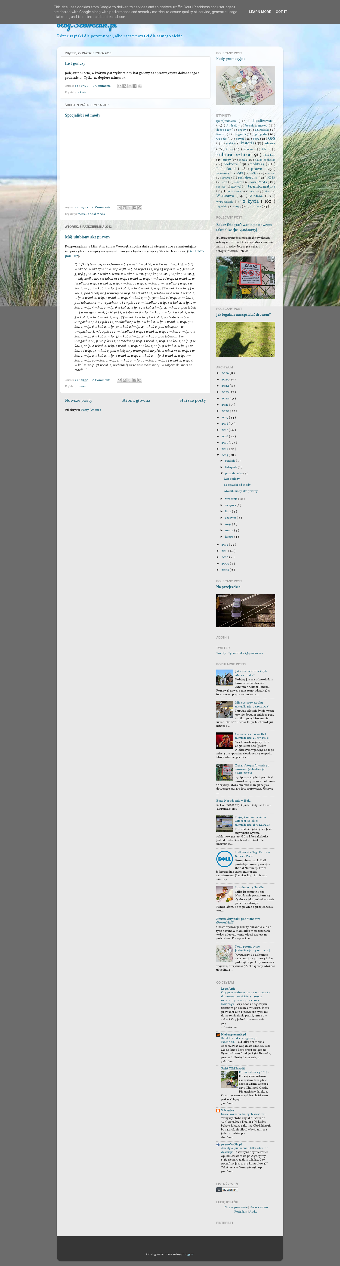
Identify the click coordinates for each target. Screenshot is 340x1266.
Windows (257, 196)
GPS (271, 138)
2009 (225, 564)
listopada (231, 467)
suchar (221, 187)
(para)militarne (227, 121)
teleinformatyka (261, 186)
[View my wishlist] (227, 1191)
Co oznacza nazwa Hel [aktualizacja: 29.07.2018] (252, 736)
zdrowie (256, 206)
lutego (229, 537)
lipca (228, 511)
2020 (225, 411)
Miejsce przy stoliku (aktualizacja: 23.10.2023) (252, 705)
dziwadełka (262, 130)
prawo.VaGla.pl (231, 1144)
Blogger (187, 1254)
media (81, 214)
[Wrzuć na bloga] (124, 86)
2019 (225, 417)
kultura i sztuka (233, 154)
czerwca (231, 518)
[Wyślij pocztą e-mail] (119, 86)
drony (242, 130)
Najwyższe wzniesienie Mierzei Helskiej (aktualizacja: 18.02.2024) (252, 821)
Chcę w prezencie (236, 1207)
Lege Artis (228, 989)
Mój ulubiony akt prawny (87, 237)
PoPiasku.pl (227, 169)
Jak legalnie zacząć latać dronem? (243, 314)
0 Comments (102, 86)
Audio (253, 1212)
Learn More (260, 12)
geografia (261, 134)
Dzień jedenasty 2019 (253, 1072)
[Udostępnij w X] (129, 86)
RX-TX (271, 178)
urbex (267, 191)
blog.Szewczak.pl (87, 24)
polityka (258, 164)
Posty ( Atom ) (91, 410)
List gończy (75, 63)
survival (236, 187)
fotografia (239, 134)
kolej (230, 149)
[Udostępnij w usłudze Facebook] (135, 86)
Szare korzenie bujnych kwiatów (243, 1114)
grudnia (230, 461)
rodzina (270, 174)
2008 (225, 570)
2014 (225, 449)
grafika (230, 143)
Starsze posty (192, 401)
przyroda (223, 173)
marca (229, 530)
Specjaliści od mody (82, 115)
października (234, 473)
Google (222, 139)
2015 (225, 443)
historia (248, 143)
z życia (82, 92)
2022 (225, 398)
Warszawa (226, 195)
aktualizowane (263, 121)
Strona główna (136, 401)
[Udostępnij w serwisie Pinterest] (140, 86)
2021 (225, 405)
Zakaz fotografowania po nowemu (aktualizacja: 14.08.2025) (244, 227)
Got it (281, 12)
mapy (227, 160)
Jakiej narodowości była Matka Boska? (251, 673)
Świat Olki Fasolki (233, 1068)
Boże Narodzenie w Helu (233, 801)
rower (226, 178)
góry (256, 139)
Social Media (96, 214)
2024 (225, 386)
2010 (225, 557)
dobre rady (224, 130)
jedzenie (269, 143)
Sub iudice (227, 1110)
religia (254, 173)
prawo (81, 386)
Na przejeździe (228, 587)
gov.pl (240, 139)
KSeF (265, 149)
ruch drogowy (248, 178)
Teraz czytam (259, 1207)
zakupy (236, 206)
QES (240, 173)
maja (228, 524)
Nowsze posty (78, 401)
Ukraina (252, 191)
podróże (231, 164)
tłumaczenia (234, 191)
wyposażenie (225, 202)
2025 (225, 379)
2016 (225, 436)
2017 (225, 430)
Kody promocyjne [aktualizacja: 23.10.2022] (252, 949)
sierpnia (231, 505)
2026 (225, 373)
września (231, 499)
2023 (225, 392)
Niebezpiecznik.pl (233, 1034)
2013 (225, 455)
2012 (225, 545)
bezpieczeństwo (257, 126)
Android (232, 126)
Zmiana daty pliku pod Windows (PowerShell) (238, 921)
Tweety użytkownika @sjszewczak (239, 653)
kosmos (248, 149)
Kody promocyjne (230, 59)
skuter (239, 182)
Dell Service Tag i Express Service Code (252, 854)
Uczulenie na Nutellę (249, 887)
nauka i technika (265, 160)
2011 (224, 551)
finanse (221, 134)
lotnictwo (269, 155)
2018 (225, 424)
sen (225, 182)
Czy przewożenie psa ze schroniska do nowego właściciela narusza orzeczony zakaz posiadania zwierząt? (245, 998)
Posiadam (240, 1212)
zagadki (221, 206)
